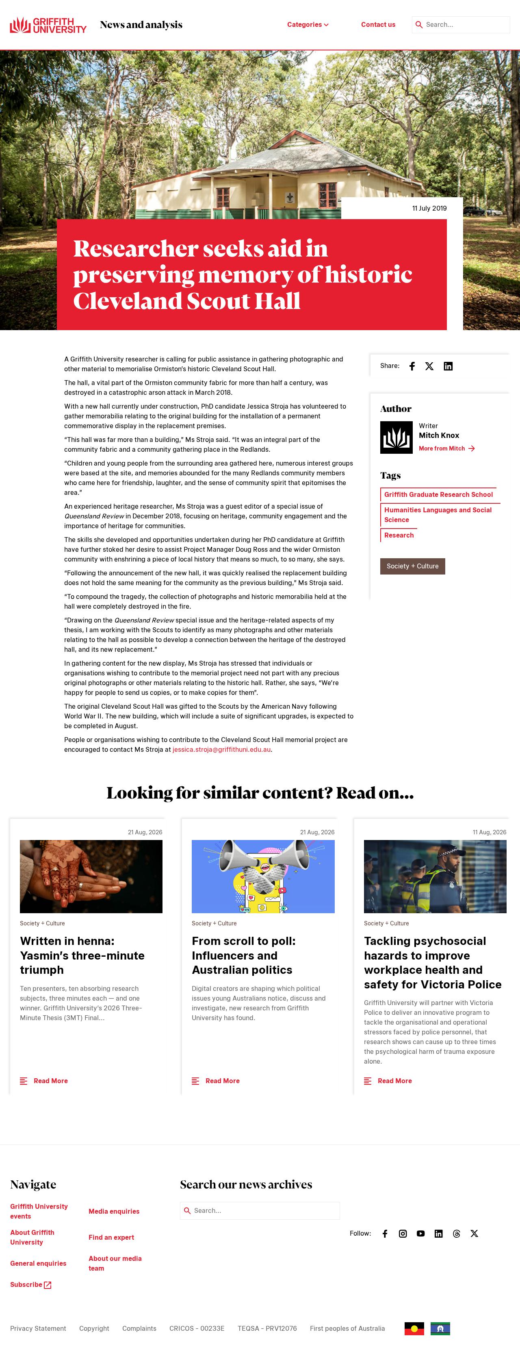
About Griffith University (32, 1237)
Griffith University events (39, 1211)
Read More (51, 1081)
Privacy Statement (38, 1328)
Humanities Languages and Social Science (438, 515)
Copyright (94, 1328)
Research (399, 535)
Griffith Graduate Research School (438, 494)
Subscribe (27, 1284)
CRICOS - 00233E (197, 1328)
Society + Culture (413, 566)
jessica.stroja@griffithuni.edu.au (222, 749)
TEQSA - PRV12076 (267, 1328)
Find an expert (111, 1237)
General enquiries (38, 1263)
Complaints (139, 1328)
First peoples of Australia (347, 1328)
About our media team (115, 1263)
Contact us (378, 24)
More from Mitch (442, 448)
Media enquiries (114, 1211)
